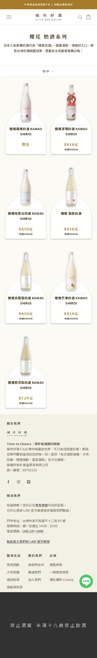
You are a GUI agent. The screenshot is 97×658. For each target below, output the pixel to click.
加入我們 (34, 579)
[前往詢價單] (88, 17)
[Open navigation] (9, 17)
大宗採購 (13, 572)
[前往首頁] (48, 17)
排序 (47, 71)
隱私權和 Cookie (62, 579)
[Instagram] (18, 481)
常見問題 (13, 564)
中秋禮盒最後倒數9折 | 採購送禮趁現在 (48, 4)
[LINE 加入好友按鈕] (86, 577)
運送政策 (13, 579)
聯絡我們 (34, 572)
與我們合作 (36, 564)
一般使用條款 (59, 572)
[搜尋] (80, 17)
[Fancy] (28, 481)
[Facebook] (8, 481)
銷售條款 (56, 564)
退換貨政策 (15, 587)
